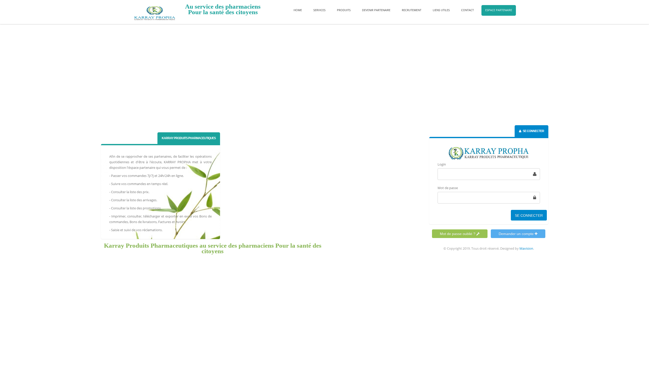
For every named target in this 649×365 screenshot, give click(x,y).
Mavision (526, 248)
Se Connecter (529, 215)
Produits (344, 10)
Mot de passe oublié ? (458, 234)
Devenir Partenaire (376, 10)
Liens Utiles (441, 10)
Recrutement (411, 10)
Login (442, 164)
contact (467, 10)
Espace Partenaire (498, 10)
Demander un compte (517, 234)
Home (298, 10)
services (319, 10)
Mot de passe (448, 188)
